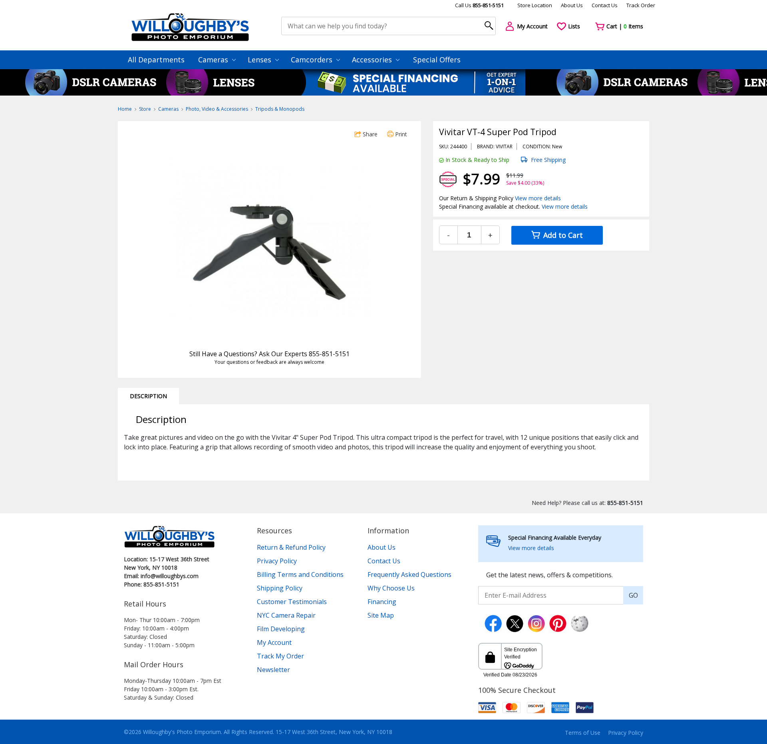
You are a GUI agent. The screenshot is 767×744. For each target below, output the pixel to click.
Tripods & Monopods (279, 109)
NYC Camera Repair (286, 615)
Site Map (381, 615)
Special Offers (437, 59)
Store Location (534, 5)
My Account (274, 642)
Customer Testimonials (292, 601)
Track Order (640, 5)
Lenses (260, 59)
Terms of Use (582, 732)
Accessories (373, 59)
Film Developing (281, 628)
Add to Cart (562, 235)
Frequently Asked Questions (409, 574)
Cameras (214, 59)
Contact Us (605, 5)
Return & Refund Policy (291, 547)
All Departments (156, 59)
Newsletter (273, 669)
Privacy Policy (277, 561)
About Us (572, 5)
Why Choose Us (391, 588)
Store (145, 109)
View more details (538, 198)
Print (400, 134)
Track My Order (280, 656)
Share (369, 134)
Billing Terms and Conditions (300, 574)
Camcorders (312, 59)
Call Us (479, 5)
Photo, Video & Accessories (217, 109)
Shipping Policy (279, 588)
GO (633, 595)
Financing (382, 601)
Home (125, 109)
